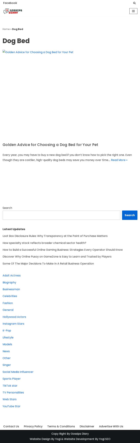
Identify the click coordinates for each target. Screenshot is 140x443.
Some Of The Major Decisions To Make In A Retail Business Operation (48, 264)
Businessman (11, 289)
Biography (9, 282)
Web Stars (10, 399)
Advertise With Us (111, 426)
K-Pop (7, 330)
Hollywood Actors (14, 317)
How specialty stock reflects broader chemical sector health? (44, 243)
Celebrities (10, 296)
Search (7, 208)
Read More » (119, 160)
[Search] (134, 3)
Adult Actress (12, 275)
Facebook (10, 3)
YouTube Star (11, 406)
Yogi (57, 439)
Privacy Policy (33, 426)
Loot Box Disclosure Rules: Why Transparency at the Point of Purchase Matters (55, 236)
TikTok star (10, 386)
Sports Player (12, 379)
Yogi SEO (104, 439)
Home (6, 29)
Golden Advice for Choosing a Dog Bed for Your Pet (50, 144)
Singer (7, 365)
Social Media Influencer (18, 372)
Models (7, 344)
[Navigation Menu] (133, 11)
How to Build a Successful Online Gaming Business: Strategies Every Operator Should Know (63, 250)
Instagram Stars (13, 324)
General (8, 310)
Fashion (8, 303)
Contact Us (11, 426)
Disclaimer (87, 426)
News (6, 351)
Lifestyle (8, 337)
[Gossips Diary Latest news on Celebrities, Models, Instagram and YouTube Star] (13, 11)
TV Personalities (13, 392)
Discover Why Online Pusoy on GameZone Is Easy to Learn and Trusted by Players (57, 257)
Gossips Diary (80, 434)
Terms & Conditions (61, 426)
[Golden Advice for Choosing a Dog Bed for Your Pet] (70, 94)
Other (7, 358)
